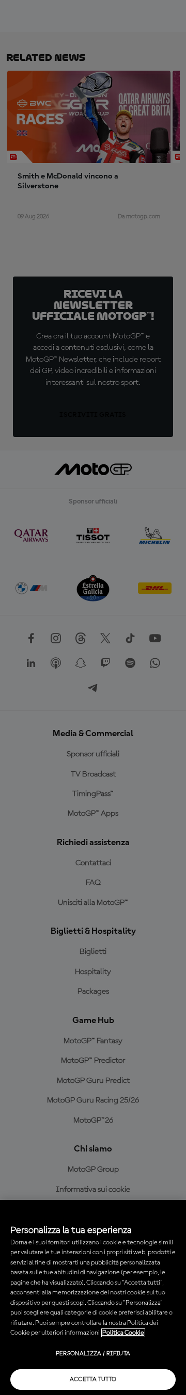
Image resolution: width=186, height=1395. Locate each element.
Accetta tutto (93, 1379)
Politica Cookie (123, 1332)
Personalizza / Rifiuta (93, 1354)
